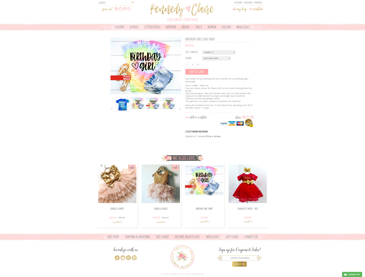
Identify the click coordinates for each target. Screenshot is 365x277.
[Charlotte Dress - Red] (248, 184)
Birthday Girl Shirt (204, 208)
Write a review (213, 136)
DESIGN (188, 58)
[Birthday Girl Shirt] (204, 180)
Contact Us (251, 237)
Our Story (113, 237)
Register (258, 3)
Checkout (248, 3)
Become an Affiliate (187, 237)
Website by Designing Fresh (195, 274)
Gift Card (232, 237)
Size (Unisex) (191, 52)
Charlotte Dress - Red (248, 208)
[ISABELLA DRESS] (117, 184)
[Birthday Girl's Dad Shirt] (122, 104)
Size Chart (162, 237)
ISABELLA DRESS (117, 208)
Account (238, 3)
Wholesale (213, 237)
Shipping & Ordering (137, 237)
